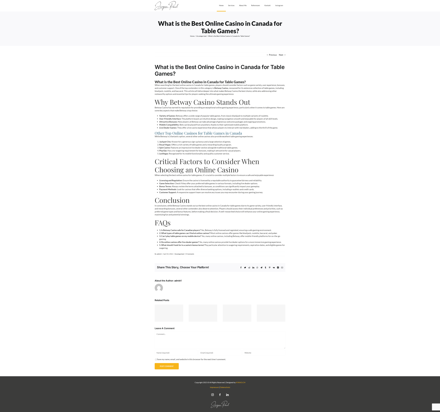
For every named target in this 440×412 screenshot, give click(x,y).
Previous (273, 55)
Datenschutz (225, 387)
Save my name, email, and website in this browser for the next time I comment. (191, 359)
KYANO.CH (240, 382)
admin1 (159, 254)
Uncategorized (179, 254)
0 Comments (190, 254)
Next (281, 55)
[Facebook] (220, 394)
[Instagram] (212, 394)
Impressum (214, 387)
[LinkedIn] (227, 394)
